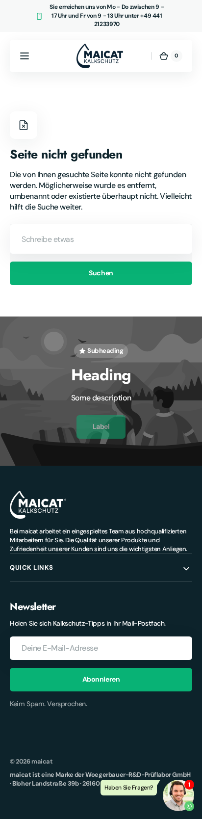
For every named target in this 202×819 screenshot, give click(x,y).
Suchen (101, 272)
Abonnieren (101, 679)
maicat (42, 761)
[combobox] (101, 239)
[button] (24, 56)
